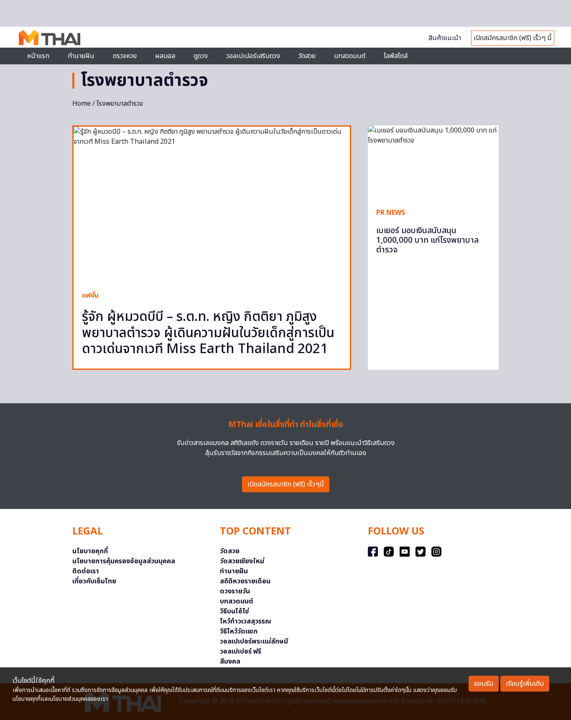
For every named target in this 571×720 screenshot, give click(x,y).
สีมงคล (230, 661)
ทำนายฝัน (81, 56)
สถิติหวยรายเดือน (245, 581)
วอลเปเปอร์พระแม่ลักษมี (254, 641)
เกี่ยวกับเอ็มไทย (94, 581)
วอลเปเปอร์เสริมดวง (253, 56)
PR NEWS (390, 213)
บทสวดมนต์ (349, 56)
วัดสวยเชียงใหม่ (242, 561)
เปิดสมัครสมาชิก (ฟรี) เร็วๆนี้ (285, 484)
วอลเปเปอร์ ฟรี (240, 651)
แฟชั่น (90, 295)
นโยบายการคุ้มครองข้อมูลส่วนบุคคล (123, 561)
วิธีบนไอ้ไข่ (234, 611)
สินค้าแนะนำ (444, 38)
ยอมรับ (483, 684)
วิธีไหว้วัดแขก (238, 631)
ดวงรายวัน (235, 591)
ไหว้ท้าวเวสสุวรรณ (245, 621)
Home (81, 104)
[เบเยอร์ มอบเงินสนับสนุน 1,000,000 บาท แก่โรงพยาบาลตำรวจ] (433, 162)
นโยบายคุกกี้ (90, 551)
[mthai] (49, 37)
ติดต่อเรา (85, 571)
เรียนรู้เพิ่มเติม (525, 684)
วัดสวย (307, 56)
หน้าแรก (38, 56)
